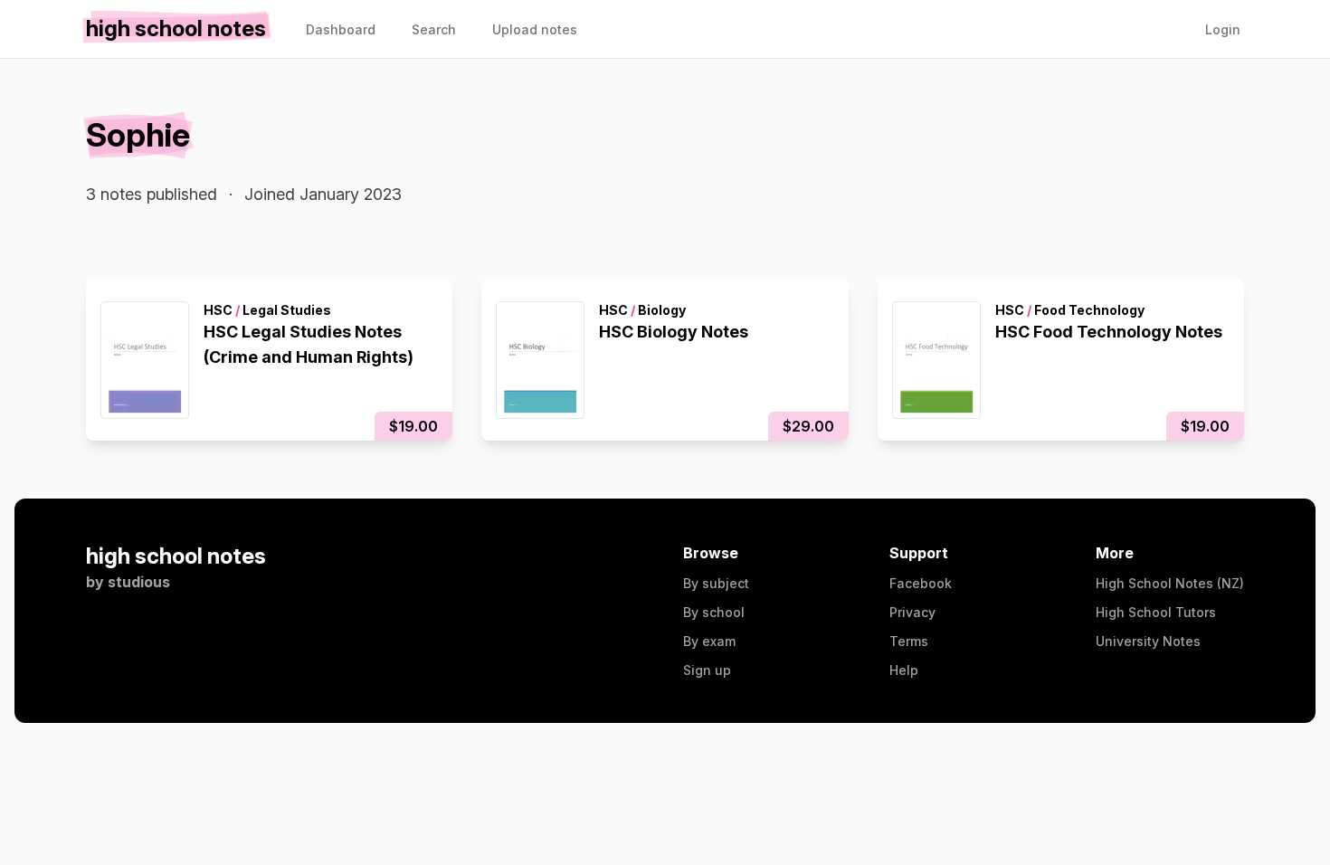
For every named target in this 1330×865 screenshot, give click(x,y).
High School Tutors (1156, 612)
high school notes (176, 556)
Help (903, 670)
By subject (716, 583)
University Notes (1148, 641)
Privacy (912, 612)
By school (714, 612)
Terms (908, 641)
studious (139, 582)
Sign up (707, 670)
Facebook (920, 583)
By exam (709, 641)
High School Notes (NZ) (1170, 583)
